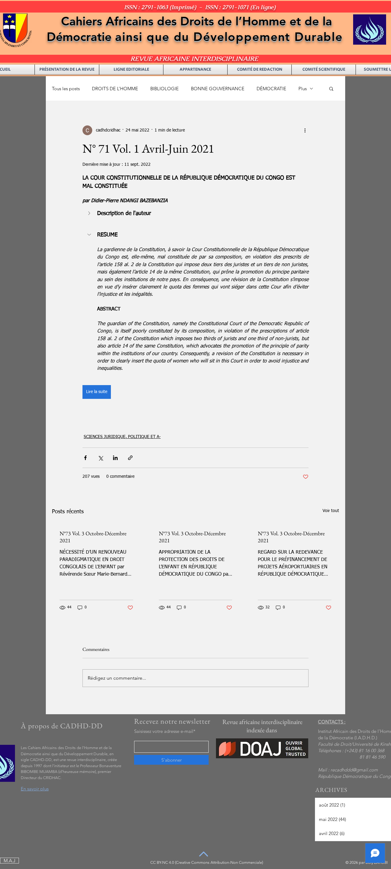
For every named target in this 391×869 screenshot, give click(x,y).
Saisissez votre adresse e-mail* (165, 731)
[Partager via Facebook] (85, 458)
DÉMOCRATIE (271, 88)
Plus (302, 88)
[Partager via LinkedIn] (115, 458)
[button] (331, 88)
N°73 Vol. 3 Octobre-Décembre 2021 (93, 537)
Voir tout (331, 511)
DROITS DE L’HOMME (115, 88)
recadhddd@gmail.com (354, 770)
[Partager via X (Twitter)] (100, 458)
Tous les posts (66, 88)
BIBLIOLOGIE (164, 88)
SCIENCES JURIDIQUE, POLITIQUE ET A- (122, 437)
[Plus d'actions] (305, 130)
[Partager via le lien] (130, 458)
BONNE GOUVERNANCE (217, 88)
